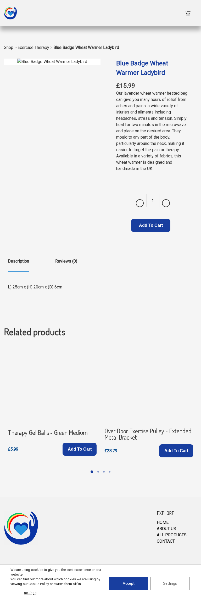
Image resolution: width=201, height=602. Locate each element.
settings (30, 593)
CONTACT (166, 541)
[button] (80, 449)
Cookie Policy (39, 584)
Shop (8, 47)
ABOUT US (166, 528)
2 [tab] (98, 472)
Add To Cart (151, 225)
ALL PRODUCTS (172, 534)
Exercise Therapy (33, 47)
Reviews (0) (66, 261)
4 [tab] (109, 472)
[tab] (18, 265)
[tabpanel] (52, 400)
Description (18, 261)
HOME (163, 522)
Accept (129, 583)
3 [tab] (104, 472)
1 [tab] (92, 471)
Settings (170, 583)
